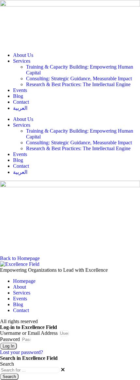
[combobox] (30, 370)
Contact (21, 102)
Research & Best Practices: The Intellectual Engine (78, 84)
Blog (18, 96)
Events (20, 90)
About (19, 287)
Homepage (24, 281)
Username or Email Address (29, 333)
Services (21, 61)
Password (10, 339)
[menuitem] (76, 108)
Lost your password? (21, 352)
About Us (23, 55)
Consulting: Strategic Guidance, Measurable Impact (79, 78)
